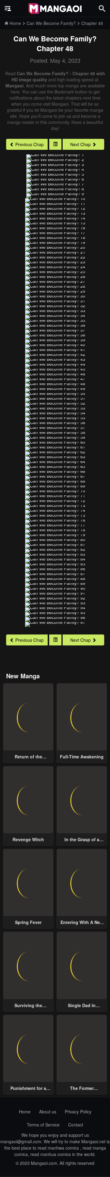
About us (47, 1111)
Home (25, 1111)
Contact (75, 1125)
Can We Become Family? (55, 38)
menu (8, 8)
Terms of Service (43, 1125)
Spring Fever (28, 922)
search (102, 8)
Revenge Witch (28, 839)
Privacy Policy (78, 1111)
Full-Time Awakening (82, 757)
